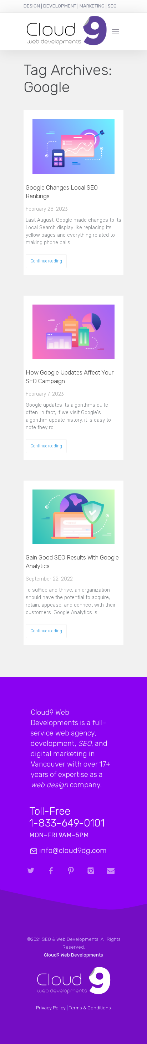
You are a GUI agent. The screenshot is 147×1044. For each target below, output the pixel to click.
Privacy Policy (51, 1007)
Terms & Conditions (90, 1007)
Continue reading (46, 261)
